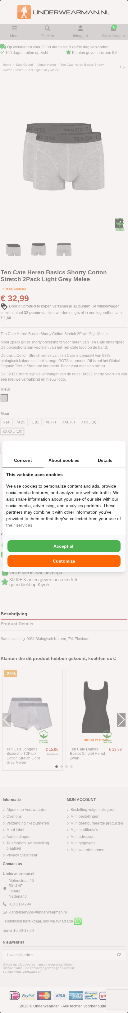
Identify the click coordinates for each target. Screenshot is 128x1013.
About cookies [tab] (64, 460)
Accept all (64, 546)
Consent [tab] (23, 460)
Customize (64, 561)
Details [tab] (105, 460)
